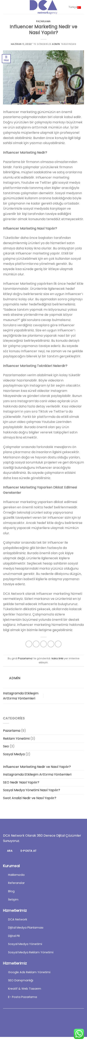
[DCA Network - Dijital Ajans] (43, 7)
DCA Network (17, 919)
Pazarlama (43, 21)
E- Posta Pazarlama (22, 997)
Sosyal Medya (14, 754)
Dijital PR (14, 936)
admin (56, 44)
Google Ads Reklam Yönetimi (29, 972)
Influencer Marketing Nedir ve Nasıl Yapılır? (37, 766)
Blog (11, 891)
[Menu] (5, 7)
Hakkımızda (16, 875)
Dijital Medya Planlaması (25, 928)
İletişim (13, 900)
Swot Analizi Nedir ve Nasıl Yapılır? (29, 798)
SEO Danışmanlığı (20, 980)
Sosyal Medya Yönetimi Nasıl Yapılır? (31, 790)
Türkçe (73, 7)
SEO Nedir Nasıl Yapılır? (21, 782)
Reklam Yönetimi (16, 738)
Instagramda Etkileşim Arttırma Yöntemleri (37, 774)
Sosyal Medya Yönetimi (25, 944)
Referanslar (16, 883)
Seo (6, 746)
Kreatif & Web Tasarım (24, 989)
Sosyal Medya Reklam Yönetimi (30, 952)
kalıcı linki (57, 658)
